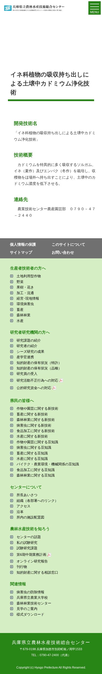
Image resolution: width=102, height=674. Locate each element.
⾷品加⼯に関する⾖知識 (36, 470)
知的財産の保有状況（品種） (39, 368)
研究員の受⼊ (27, 374)
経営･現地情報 (28, 298)
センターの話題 (29, 537)
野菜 (20, 282)
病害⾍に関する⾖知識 (34, 447)
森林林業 (23, 315)
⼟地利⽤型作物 (29, 276)
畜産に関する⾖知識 (32, 453)
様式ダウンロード (30, 614)
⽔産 (20, 321)
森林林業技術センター (34, 603)
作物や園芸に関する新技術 (37, 408)
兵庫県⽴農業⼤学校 (32, 597)
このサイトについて (68, 244)
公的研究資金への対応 (34, 388)
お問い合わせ (63, 252)
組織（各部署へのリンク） (37, 501)
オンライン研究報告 (32, 561)
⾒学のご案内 (27, 609)
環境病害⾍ (25, 304)
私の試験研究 (27, 543)
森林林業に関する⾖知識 (36, 475)
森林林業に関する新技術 (36, 420)
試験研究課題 (27, 548)
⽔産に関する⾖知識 (32, 459)
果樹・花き (25, 287)
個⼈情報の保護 (23, 244)
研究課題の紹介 (29, 340)
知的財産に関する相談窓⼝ (37, 572)
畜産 (20, 310)
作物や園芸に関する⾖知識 (37, 442)
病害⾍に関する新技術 (34, 425)
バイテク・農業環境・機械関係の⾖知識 (48, 464)
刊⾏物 (22, 567)
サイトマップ (21, 252)
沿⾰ (20, 512)
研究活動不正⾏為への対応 (37, 380)
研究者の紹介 (27, 346)
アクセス (23, 506)
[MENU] (94, 7)
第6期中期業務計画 (31, 554)
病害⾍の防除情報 (30, 592)
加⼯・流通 (25, 293)
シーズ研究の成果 (30, 352)
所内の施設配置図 (30, 517)
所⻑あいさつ (27, 495)
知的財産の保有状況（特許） (39, 363)
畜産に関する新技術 (32, 414)
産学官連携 (25, 357)
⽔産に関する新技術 (32, 436)
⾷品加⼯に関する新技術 (36, 431)
